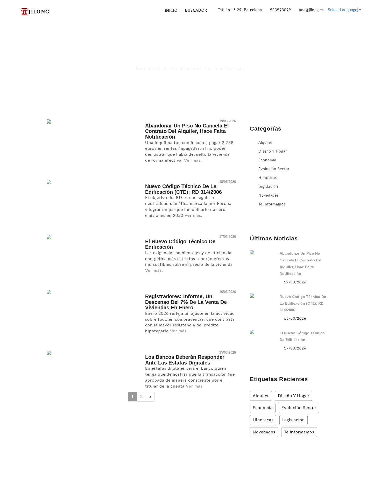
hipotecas (267, 178)
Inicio (171, 10)
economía (267, 160)
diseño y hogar (272, 151)
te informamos (272, 204)
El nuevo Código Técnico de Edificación (180, 244)
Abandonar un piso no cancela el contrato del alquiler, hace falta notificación (187, 131)
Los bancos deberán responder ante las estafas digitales (184, 360)
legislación (268, 187)
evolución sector (274, 169)
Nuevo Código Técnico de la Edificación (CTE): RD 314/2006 (183, 189)
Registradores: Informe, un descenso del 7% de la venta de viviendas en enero (186, 302)
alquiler (265, 143)
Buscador (196, 10)
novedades (268, 195)
